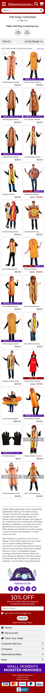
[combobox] (20, 10)
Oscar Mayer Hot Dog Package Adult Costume (32, 232)
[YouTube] (34, 588)
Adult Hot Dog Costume (10, 157)
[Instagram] (28, 588)
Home (8, 627)
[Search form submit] (41, 10)
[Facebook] (10, 588)
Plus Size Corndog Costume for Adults (30, 269)
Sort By (32, 41)
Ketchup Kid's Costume (32, 381)
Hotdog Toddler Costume (33, 456)
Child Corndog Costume (10, 344)
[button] (42, 4)
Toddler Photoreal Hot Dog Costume (11, 493)
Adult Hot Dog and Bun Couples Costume (10, 232)
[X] (16, 588)
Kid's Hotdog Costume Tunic (10, 306)
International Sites (11, 654)
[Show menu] (4, 4)
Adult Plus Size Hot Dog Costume (10, 119)
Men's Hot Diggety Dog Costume (32, 493)
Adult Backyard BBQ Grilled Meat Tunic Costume (31, 194)
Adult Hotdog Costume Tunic (32, 418)
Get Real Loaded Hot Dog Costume (11, 381)
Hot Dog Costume (8, 194)
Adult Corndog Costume (32, 82)
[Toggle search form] (36, 4)
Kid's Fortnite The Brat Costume (9, 269)
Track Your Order (14, 638)
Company (6, 649)
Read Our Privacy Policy (22, 623)
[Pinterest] (22, 588)
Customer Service (11, 643)
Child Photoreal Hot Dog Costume (10, 82)
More (4, 659)
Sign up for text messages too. (17, 613)
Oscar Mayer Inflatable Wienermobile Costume (10, 418)
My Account (11, 633)
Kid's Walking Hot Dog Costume (32, 344)
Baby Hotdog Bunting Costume (31, 306)
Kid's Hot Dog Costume (32, 119)
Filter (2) (6, 41)
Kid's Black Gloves (8, 456)
